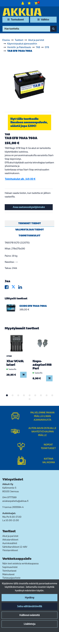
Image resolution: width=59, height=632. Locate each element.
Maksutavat (8, 574)
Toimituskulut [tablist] (29, 235)
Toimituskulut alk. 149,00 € (20, 179)
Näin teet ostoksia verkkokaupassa (20, 563)
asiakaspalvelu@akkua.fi (15, 500)
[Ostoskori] (35, 3)
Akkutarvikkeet (10, 539)
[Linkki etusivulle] (22, 12)
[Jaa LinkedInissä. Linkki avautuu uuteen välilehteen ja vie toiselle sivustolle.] (21, 287)
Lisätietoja (29, 624)
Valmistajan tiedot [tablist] (29, 229)
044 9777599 (9, 497)
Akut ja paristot (10, 535)
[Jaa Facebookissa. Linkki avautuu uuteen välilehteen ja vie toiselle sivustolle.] (8, 287)
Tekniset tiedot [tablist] (29, 223)
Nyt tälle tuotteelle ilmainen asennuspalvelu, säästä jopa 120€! (29, 122)
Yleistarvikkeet (10, 550)
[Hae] (53, 29)
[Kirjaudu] (23, 3)
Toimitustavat (9, 570)
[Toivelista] (29, 3)
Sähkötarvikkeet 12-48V (14, 546)
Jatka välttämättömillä (29, 606)
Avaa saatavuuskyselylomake (29, 207)
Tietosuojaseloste (11, 577)
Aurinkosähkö (9, 543)
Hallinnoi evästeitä (29, 615)
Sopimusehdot (9, 567)
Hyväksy (29, 597)
